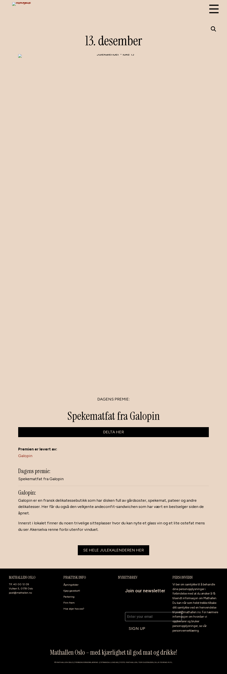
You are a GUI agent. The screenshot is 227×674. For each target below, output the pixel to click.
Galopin (25, 455)
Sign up (137, 628)
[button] (213, 29)
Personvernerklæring (86, 662)
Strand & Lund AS (109, 662)
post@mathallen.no (20, 592)
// (100, 662)
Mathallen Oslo (64, 662)
